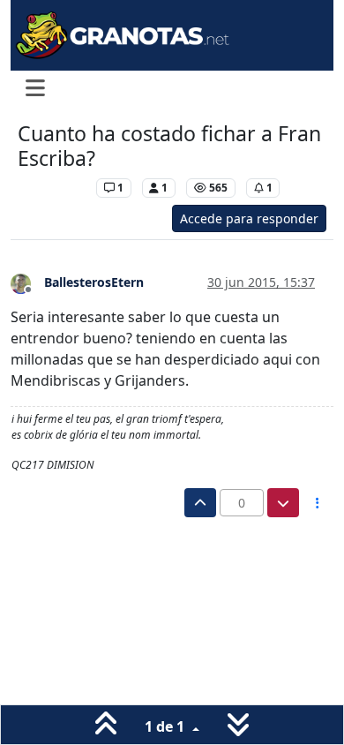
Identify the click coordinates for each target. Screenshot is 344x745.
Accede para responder (249, 218)
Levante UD (52, 187)
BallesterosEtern (94, 282)
